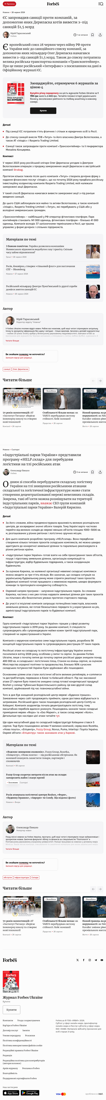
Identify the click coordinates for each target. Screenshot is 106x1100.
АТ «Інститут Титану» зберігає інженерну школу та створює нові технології (20, 417)
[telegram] (96, 960)
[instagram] (90, 960)
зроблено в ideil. (94, 1094)
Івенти (26, 1030)
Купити (43, 111)
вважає (46, 503)
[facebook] (84, 960)
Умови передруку (12, 1035)
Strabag (18, 169)
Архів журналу (10, 1068)
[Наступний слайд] (100, 381)
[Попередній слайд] (93, 889)
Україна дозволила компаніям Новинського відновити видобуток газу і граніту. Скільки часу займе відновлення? (39, 249)
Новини (6, 12)
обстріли (8, 877)
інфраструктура (21, 877)
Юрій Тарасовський (20, 33)
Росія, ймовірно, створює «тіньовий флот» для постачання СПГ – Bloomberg (40, 268)
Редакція (7, 1055)
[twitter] (78, 960)
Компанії (6, 426)
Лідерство (47, 423)
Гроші (8, 257)
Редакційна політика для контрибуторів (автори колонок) (24, 1062)
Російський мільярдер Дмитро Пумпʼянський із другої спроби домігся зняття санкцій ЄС (41, 288)
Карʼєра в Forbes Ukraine (15, 1025)
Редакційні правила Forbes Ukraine (20, 1050)
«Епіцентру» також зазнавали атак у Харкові (48, 732)
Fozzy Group (43, 729)
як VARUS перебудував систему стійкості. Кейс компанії (60, 415)
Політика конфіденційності (17, 1040)
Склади (35, 877)
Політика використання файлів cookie (22, 1045)
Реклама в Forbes (31, 1068)
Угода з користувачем (28, 1020)
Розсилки (30, 1035)
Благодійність (10, 1073)
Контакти (8, 1020)
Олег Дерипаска (20, 369)
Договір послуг (10, 1030)
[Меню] (101, 4)
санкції (7, 369)
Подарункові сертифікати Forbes (20, 1078)
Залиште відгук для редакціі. (19, 358)
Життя (85, 426)
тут (57, 715)
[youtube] (102, 960)
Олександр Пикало (20, 470)
